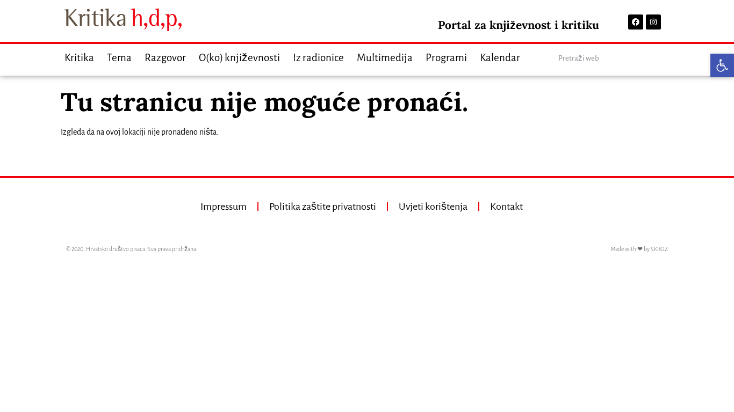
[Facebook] (635, 22)
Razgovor (165, 57)
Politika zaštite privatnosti (322, 206)
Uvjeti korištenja (433, 206)
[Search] (658, 58)
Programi (446, 57)
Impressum (223, 206)
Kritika (79, 57)
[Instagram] (653, 22)
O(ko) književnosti (239, 57)
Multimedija (385, 57)
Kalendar (500, 57)
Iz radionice (318, 57)
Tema (119, 57)
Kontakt (506, 206)
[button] (722, 65)
